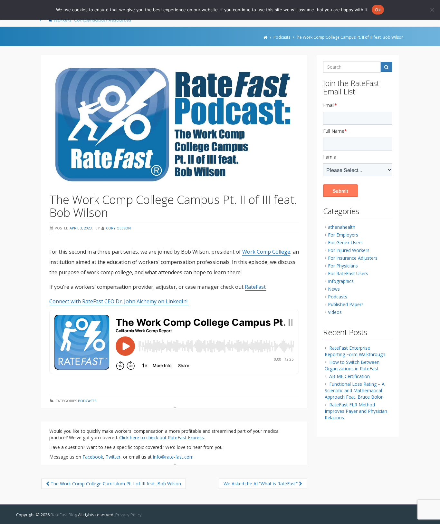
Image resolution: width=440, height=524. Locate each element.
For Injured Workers (348, 250)
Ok (378, 9)
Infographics (341, 281)
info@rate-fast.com (173, 457)
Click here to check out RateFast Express (161, 437)
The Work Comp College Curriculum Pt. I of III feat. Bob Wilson (115, 483)
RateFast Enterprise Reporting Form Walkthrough (355, 351)
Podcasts (87, 400)
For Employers (343, 235)
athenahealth (341, 227)
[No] (432, 9)
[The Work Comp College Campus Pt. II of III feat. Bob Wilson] (174, 124)
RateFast (255, 286)
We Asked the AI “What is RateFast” (261, 483)
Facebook (92, 457)
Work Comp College (266, 251)
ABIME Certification (349, 376)
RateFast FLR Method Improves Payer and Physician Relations (356, 411)
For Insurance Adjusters (353, 258)
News (334, 289)
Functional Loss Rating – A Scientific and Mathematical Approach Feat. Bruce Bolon (355, 390)
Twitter (113, 457)
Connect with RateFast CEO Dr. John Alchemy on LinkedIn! (119, 301)
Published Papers (346, 304)
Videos (335, 312)
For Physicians (343, 266)
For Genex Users (345, 242)
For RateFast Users (348, 273)
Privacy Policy (128, 515)
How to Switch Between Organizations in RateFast (352, 365)
